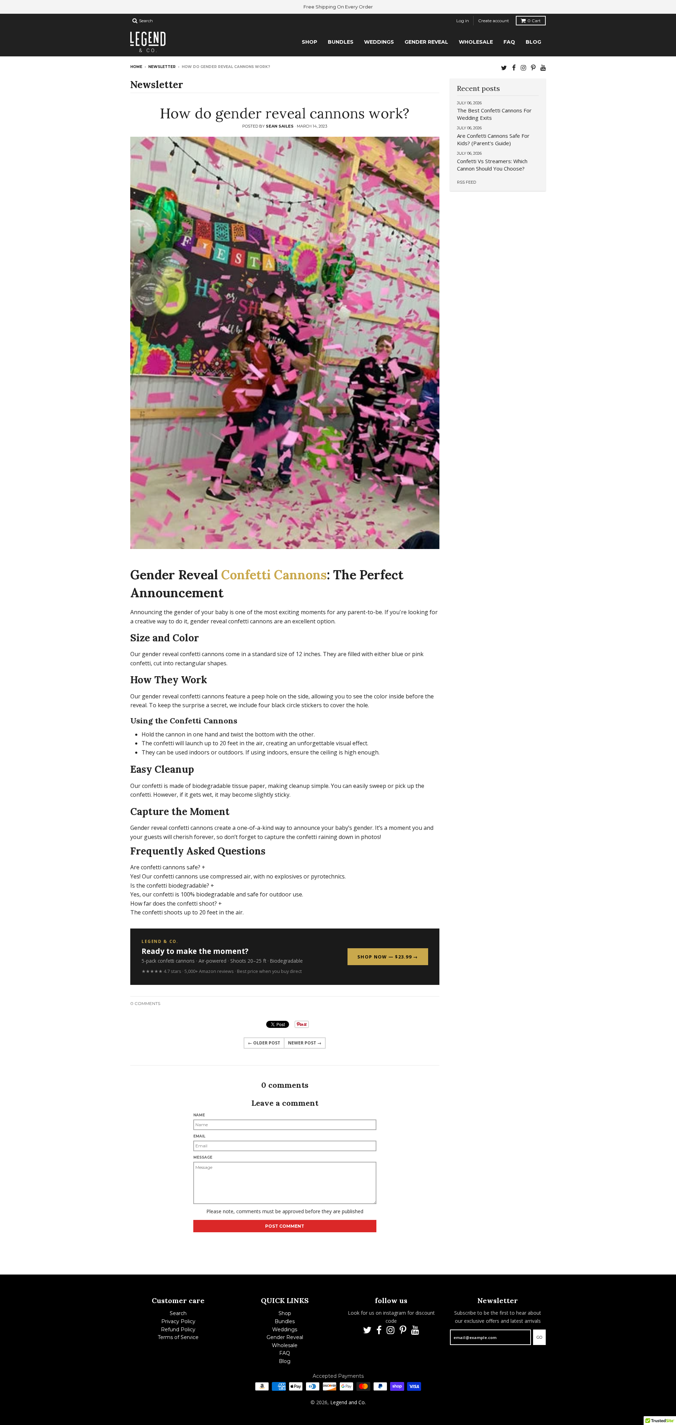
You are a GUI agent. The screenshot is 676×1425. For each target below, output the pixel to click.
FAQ (284, 1353)
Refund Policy (178, 1329)
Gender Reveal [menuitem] (426, 42)
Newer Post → (304, 1043)
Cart (534, 20)
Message (202, 1157)
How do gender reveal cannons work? (284, 113)
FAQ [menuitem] (509, 42)
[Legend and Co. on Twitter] (504, 67)
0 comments (145, 1003)
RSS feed (466, 182)
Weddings (284, 1329)
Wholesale (285, 1345)
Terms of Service (178, 1337)
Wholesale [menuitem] (476, 42)
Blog (284, 1361)
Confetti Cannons (274, 575)
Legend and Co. (348, 1402)
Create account (493, 20)
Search (178, 1313)
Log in (462, 20)
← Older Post (264, 1043)
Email (199, 1136)
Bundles (285, 1321)
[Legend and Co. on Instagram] (523, 67)
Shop (284, 1313)
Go (539, 1337)
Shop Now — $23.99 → (387, 957)
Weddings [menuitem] (379, 42)
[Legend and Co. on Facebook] (514, 67)
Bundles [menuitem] (340, 42)
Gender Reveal (285, 1337)
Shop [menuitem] (309, 42)
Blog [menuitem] (533, 42)
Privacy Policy (178, 1321)
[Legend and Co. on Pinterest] (533, 67)
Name (199, 1115)
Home (136, 66)
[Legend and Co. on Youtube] (543, 67)
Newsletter (162, 66)
